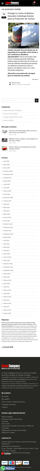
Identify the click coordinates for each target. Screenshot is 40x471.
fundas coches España (18, 338)
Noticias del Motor (8, 120)
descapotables (29, 334)
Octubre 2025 (7, 178)
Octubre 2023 (7, 230)
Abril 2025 (6, 187)
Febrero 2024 (7, 217)
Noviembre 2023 (8, 227)
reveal (28, 329)
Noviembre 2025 (8, 174)
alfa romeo (10, 332)
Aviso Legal (5, 423)
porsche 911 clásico (21, 334)
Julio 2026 (6, 161)
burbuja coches (5, 331)
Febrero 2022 (7, 280)
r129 (17, 327)
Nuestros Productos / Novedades (21, 84)
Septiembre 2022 (8, 270)
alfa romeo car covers (26, 332)
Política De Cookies (8, 432)
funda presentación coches (15, 324)
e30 (22, 339)
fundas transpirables (7, 326)
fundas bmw (35, 339)
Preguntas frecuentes (9, 404)
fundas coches (6, 322)
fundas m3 (14, 341)
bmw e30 (16, 339)
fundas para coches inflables (27, 326)
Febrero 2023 (7, 257)
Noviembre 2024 (8, 197)
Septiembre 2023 (8, 234)
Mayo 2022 (6, 277)
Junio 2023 (6, 244)
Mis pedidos (6, 399)
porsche (12, 322)
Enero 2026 (6, 168)
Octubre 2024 (7, 201)
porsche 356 (33, 329)
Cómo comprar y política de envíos (13, 402)
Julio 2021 (6, 287)
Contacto (5, 407)
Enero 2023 (6, 260)
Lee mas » (35, 79)
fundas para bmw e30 (7, 341)
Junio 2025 (6, 184)
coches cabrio (8, 336)
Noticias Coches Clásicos (10, 114)
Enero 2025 (6, 194)
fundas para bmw (27, 339)
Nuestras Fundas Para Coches (12, 419)
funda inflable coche (28, 338)
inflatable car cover (7, 338)
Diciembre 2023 (8, 224)
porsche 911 (13, 334)
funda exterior (16, 326)
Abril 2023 (6, 250)
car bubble (24, 336)
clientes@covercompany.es (11, 446)
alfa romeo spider (17, 332)
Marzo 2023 (6, 254)
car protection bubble (17, 336)
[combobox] (20, 100)
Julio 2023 (6, 240)
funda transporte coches (29, 324)
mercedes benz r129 (28, 327)
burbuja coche (28, 341)
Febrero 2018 (7, 303)
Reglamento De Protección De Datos (14, 430)
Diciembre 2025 (8, 171)
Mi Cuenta (5, 396)
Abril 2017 (6, 306)
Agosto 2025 (7, 181)
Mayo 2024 (6, 207)
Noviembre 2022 (8, 267)
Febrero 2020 (7, 297)
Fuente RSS (8, 347)
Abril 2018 (6, 300)
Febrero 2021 (7, 290)
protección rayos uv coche (8, 339)
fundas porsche (21, 341)
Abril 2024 (6, 211)
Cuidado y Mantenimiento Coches (12, 117)
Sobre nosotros (7, 417)
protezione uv (12, 327)
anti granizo (23, 329)
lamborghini (24, 331)
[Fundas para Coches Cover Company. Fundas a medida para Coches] (12, 3)
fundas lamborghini (32, 331)
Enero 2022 (6, 283)
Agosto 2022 (7, 273)
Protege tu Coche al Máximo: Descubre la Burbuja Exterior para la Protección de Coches (21, 16)
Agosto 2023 (7, 237)
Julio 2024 (6, 204)
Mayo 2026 (6, 164)
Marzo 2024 (6, 214)
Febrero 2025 (7, 191)
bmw (20, 339)
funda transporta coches (15, 329)
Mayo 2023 (6, 247)
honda (35, 326)
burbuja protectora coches (15, 331)
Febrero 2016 (7, 313)
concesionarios (5, 327)
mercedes (20, 327)
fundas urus (4, 332)
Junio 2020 (6, 293)
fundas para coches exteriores (23, 322)
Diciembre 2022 (8, 263)
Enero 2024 (6, 221)
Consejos (5, 421)
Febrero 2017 (7, 310)
